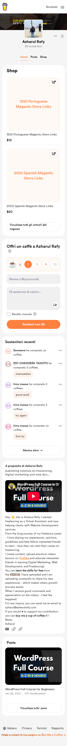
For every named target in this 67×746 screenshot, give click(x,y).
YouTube (24, 558)
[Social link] (14, 629)
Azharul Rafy (33, 41)
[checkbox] (19, 314)
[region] (33, 150)
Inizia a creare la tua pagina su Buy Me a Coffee (32, 734)
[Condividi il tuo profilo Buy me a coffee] (62, 36)
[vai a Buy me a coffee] (4, 6)
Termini (42, 728)
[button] (62, 7)
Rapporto (58, 728)
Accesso (51, 7)
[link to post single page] (33, 672)
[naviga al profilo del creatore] (33, 29)
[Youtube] (7, 629)
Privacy (27, 728)
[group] (33, 108)
